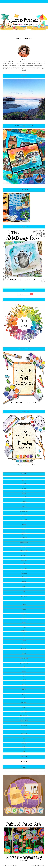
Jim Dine (24, 622)
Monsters (24, 653)
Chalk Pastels (24, 558)
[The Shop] (24, 344)
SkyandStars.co (41, 865)
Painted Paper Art (24, 22)
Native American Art (24, 663)
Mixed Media (24, 650)
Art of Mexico (24, 529)
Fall (24, 588)
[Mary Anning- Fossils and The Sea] (24, 156)
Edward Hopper (24, 573)
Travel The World (24, 725)
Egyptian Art (24, 576)
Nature (24, 666)
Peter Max (24, 679)
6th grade (24, 491)
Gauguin (24, 609)
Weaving (24, 748)
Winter (24, 751)
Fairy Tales (24, 586)
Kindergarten (24, 630)
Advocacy (24, 496)
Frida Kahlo (24, 604)
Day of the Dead (24, 568)
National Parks (24, 661)
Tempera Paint (24, 710)
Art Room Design (24, 537)
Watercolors (24, 746)
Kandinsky (24, 627)
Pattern (24, 676)
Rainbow (24, 694)
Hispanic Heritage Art (24, 619)
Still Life (24, 707)
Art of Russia (24, 532)
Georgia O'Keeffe (24, 612)
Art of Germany (24, 521)
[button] (24, 1)
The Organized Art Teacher (24, 717)
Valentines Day (24, 733)
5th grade (24, 488)
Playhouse (24, 684)
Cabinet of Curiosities (24, 550)
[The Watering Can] (24, 256)
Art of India (24, 524)
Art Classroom (24, 509)
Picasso (24, 681)
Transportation (24, 723)
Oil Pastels (24, 671)
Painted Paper (24, 674)
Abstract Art (24, 493)
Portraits (24, 689)
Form (24, 601)
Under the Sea (24, 730)
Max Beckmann (24, 648)
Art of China (24, 516)
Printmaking (24, 692)
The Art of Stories (24, 712)
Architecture (24, 501)
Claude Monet (24, 560)
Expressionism (24, 583)
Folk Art (24, 599)
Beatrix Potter (24, 545)
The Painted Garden (24, 720)
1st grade (24, 478)
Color (24, 565)
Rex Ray (24, 699)
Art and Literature (24, 503)
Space (24, 705)
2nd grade (24, 480)
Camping (24, 552)
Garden (24, 607)
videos (24, 738)
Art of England (24, 519)
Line (24, 635)
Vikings (24, 741)
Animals (24, 498)
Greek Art (24, 617)
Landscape (24, 632)
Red (24, 697)
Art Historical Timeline (24, 511)
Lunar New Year (24, 643)
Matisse (24, 645)
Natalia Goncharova (24, 658)
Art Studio (24, 540)
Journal (24, 625)
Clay (24, 563)
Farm (24, 591)
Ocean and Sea (24, 668)
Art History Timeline (24, 514)
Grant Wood (24, 614)
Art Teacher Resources (24, 542)
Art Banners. (24, 506)
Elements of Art (24, 578)
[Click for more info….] (24, 379)
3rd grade (24, 483)
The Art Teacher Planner (24, 715)
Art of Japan (24, 527)
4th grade (24, 485)
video (24, 735)
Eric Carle (24, 581)
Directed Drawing (24, 570)
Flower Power (24, 596)
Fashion (24, 594)
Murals (24, 656)
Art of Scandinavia (24, 534)
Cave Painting (24, 555)
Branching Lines (24, 547)
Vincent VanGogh (24, 743)
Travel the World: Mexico (24, 728)
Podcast (24, 686)
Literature (24, 640)
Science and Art (24, 702)
